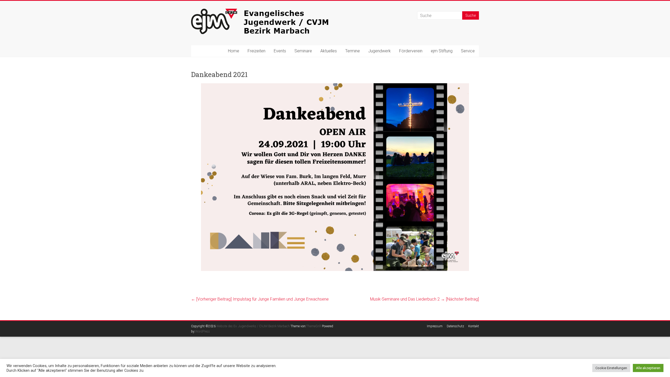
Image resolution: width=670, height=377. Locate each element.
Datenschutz (455, 326)
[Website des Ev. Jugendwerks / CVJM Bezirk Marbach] (269, 11)
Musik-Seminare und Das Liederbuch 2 (424, 299)
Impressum (435, 326)
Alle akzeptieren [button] (648, 368)
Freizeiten (256, 50)
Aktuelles (328, 50)
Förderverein (410, 50)
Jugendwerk (379, 50)
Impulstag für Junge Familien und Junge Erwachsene (260, 299)
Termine (352, 50)
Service (468, 50)
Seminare (303, 50)
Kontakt (473, 326)
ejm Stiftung (442, 50)
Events (280, 50)
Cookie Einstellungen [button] (611, 368)
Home (233, 50)
